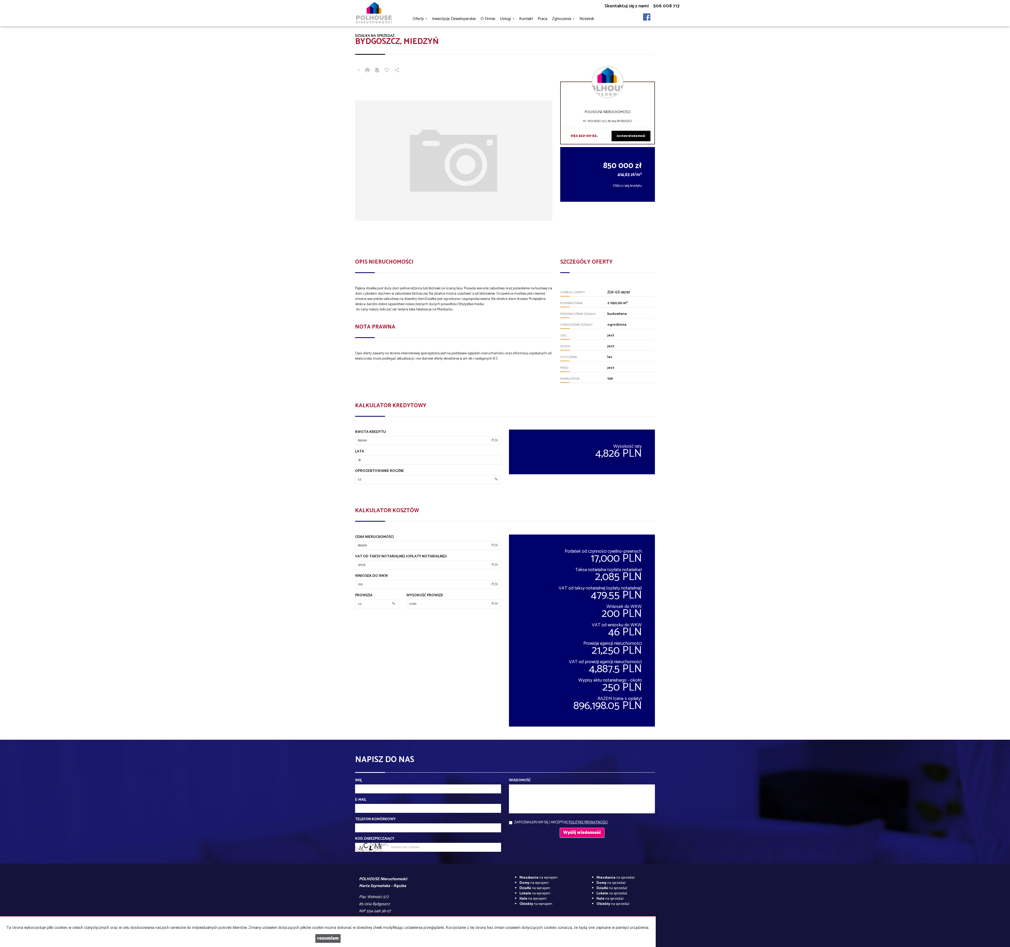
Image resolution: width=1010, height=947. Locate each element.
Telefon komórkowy (375, 819)
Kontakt (526, 19)
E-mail (360, 800)
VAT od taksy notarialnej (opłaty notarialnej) (401, 556)
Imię (358, 780)
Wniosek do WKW (371, 576)
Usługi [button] (506, 19)
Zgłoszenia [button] (562, 19)
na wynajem (538, 878)
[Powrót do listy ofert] (358, 71)
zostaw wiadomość (631, 136)
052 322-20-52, (584, 136)
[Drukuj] (367, 71)
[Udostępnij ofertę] (397, 71)
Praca (542, 19)
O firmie (488, 19)
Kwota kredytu (370, 432)
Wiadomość (520, 780)
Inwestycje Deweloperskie (454, 19)
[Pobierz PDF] (377, 71)
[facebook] (647, 15)
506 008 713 (666, 6)
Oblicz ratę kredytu (627, 186)
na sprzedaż (616, 878)
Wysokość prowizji (424, 595)
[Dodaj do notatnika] (387, 71)
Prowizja (363, 595)
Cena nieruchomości (374, 537)
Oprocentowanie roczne (379, 471)
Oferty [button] (419, 19)
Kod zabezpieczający (374, 839)
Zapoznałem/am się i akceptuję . (561, 822)
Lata (359, 451)
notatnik (586, 19)
